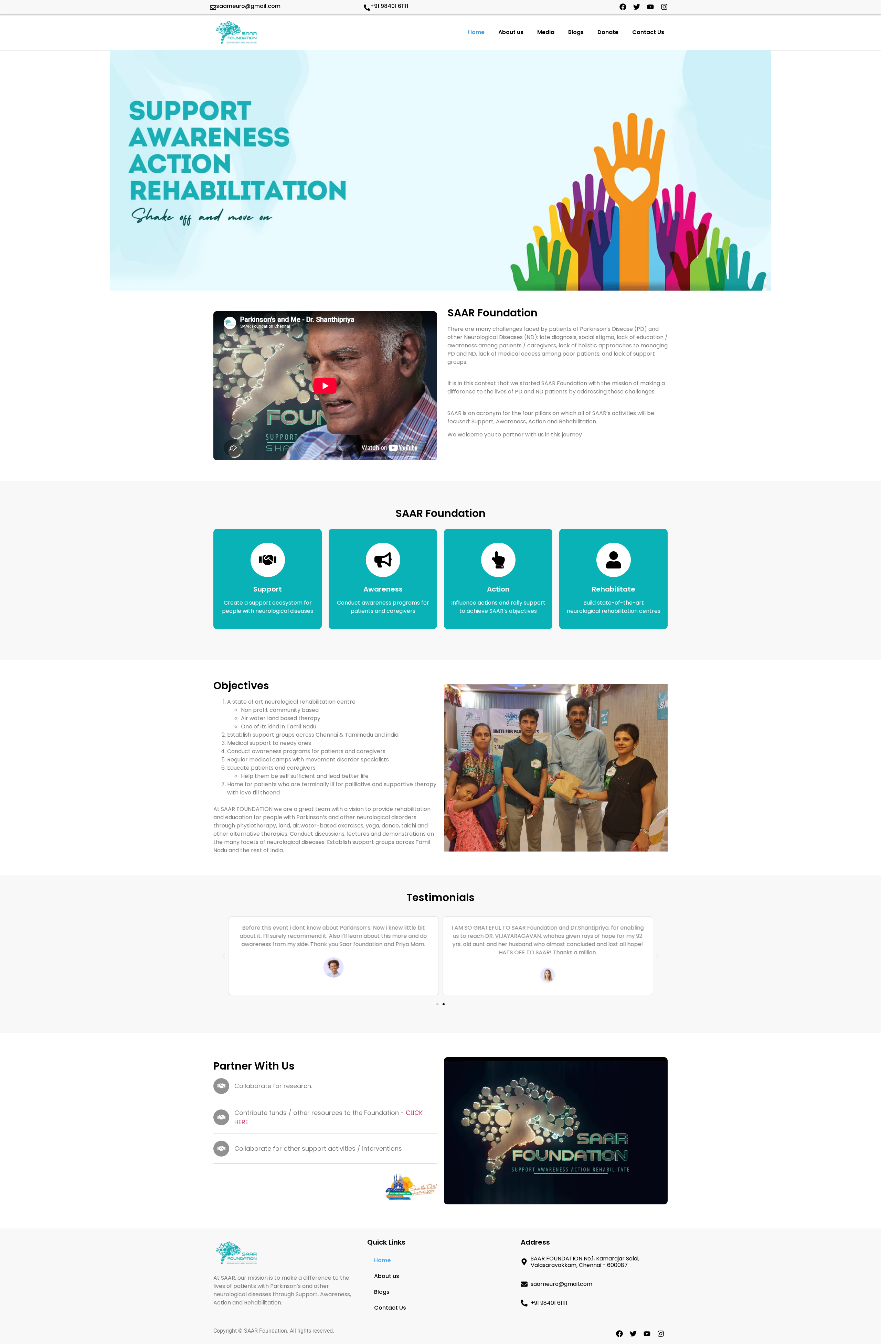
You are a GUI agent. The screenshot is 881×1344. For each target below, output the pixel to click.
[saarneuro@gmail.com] (213, 7)
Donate (607, 32)
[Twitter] (637, 7)
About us (510, 32)
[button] (223, 956)
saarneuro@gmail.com (248, 6)
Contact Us (648, 32)
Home (476, 32)
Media (545, 32)
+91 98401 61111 (389, 6)
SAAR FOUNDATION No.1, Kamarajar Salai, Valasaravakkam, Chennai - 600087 (585, 1262)
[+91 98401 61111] (367, 7)
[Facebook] (623, 7)
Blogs (576, 32)
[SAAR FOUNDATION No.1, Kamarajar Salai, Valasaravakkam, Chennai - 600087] (524, 1261)
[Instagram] (664, 7)
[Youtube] (650, 7)
